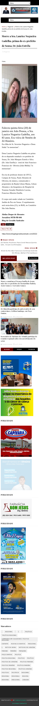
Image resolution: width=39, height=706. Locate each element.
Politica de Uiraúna (10, 662)
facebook (31, 349)
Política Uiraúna (25, 669)
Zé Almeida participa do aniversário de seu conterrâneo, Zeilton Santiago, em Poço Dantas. (18, 311)
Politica (21, 658)
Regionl (25, 676)
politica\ (5, 672)
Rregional (16, 679)
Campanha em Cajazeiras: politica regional (15, 639)
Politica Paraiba (26, 662)
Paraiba (5, 651)
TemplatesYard (20, 700)
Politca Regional (8, 658)
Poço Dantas (7, 654)
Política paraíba (23, 665)
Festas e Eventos (18, 644)
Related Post (8, 258)
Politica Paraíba (8, 665)
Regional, (7, 52)
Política (30, 658)
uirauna (26, 679)
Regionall (16, 676)
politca (18, 654)
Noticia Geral (10, 647)
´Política (28, 631)
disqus (19, 349)
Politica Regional (9, 669)
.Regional (9, 631)
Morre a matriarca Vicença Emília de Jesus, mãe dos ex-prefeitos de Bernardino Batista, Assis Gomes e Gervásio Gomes (18, 283)
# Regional (10, 224)
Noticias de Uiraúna (27, 647)
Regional (10, 26)
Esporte (5, 644)
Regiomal (25, 672)
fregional (32, 644)
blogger (7, 349)
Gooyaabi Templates (19, 703)
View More (34, 258)
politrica (15, 672)
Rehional (5, 679)
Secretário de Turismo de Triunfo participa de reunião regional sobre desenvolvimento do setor (19, 338)
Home (4, 26)
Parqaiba (22, 651)
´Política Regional (9, 635)
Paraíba (13, 651)
